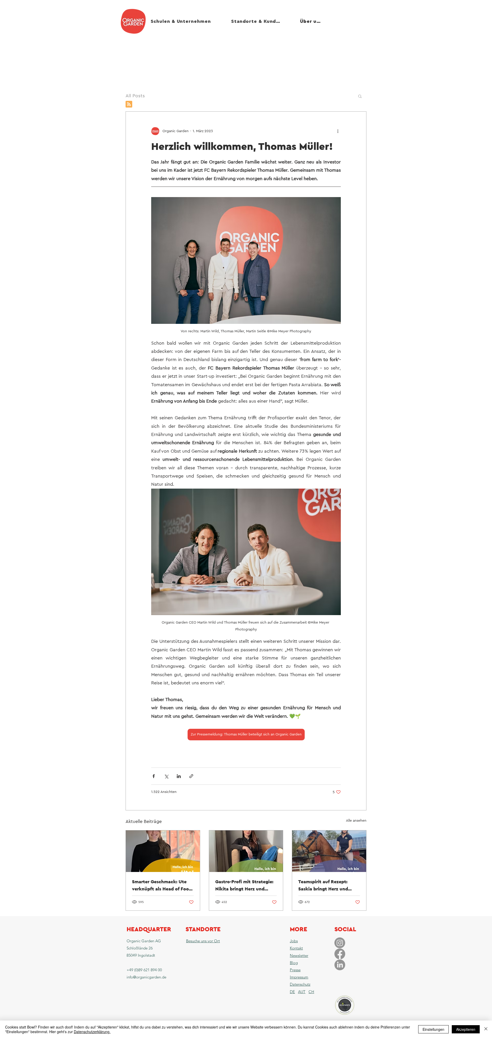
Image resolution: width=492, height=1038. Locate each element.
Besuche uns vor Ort (203, 940)
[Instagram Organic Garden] (339, 942)
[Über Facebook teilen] (153, 776)
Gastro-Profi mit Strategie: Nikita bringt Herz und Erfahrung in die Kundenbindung (244, 886)
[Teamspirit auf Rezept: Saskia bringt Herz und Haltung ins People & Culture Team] (329, 851)
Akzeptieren (465, 1029)
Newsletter (299, 955)
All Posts (135, 95)
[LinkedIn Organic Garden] (339, 964)
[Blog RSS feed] (129, 104)
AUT (301, 991)
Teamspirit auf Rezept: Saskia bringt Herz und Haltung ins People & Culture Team (323, 886)
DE (292, 991)
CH (311, 991)
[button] (359, 96)
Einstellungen (433, 1029)
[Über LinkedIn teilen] (178, 776)
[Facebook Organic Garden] (339, 953)
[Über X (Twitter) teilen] (166, 776)
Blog (294, 962)
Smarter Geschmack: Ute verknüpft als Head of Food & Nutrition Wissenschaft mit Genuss (162, 886)
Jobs (294, 940)
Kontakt (296, 948)
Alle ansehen (356, 820)
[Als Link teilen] (191, 776)
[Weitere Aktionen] (338, 131)
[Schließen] (486, 1029)
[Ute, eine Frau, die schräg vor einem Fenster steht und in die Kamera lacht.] (163, 851)
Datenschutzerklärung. (92, 1031)
